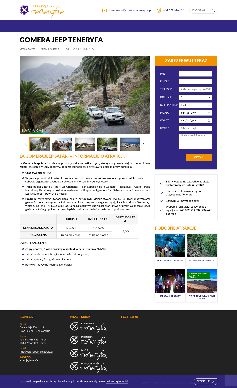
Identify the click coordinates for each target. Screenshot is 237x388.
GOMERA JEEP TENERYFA (79, 49)
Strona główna (27, 49)
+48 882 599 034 (29, 343)
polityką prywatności (117, 381)
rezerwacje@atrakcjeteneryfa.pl (36, 352)
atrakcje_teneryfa (29, 360)
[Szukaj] (213, 10)
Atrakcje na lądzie (50, 49)
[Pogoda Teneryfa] (88, 341)
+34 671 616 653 (29, 340)
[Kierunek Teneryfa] (88, 327)
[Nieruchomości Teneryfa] (88, 367)
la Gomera (109, 186)
